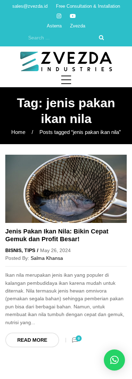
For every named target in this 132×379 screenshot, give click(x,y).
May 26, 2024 (55, 250)
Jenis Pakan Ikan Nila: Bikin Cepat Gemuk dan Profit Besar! (56, 235)
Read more (32, 340)
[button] (114, 360)
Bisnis (13, 250)
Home (18, 132)
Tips (29, 250)
